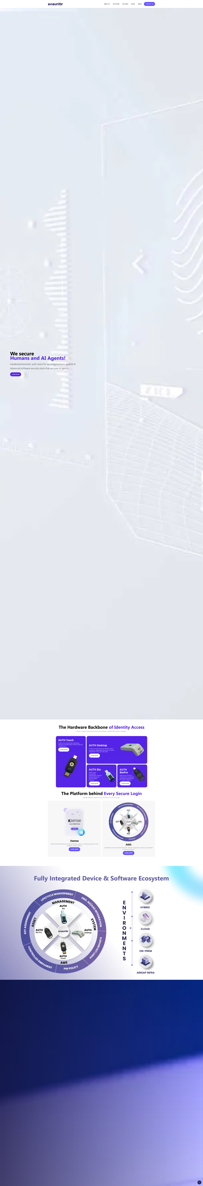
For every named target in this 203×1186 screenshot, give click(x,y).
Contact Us (149, 4)
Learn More (16, 374)
